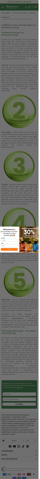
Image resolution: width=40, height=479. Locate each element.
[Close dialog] (38, 228)
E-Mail (2, 243)
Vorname (3, 238)
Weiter (9, 249)
